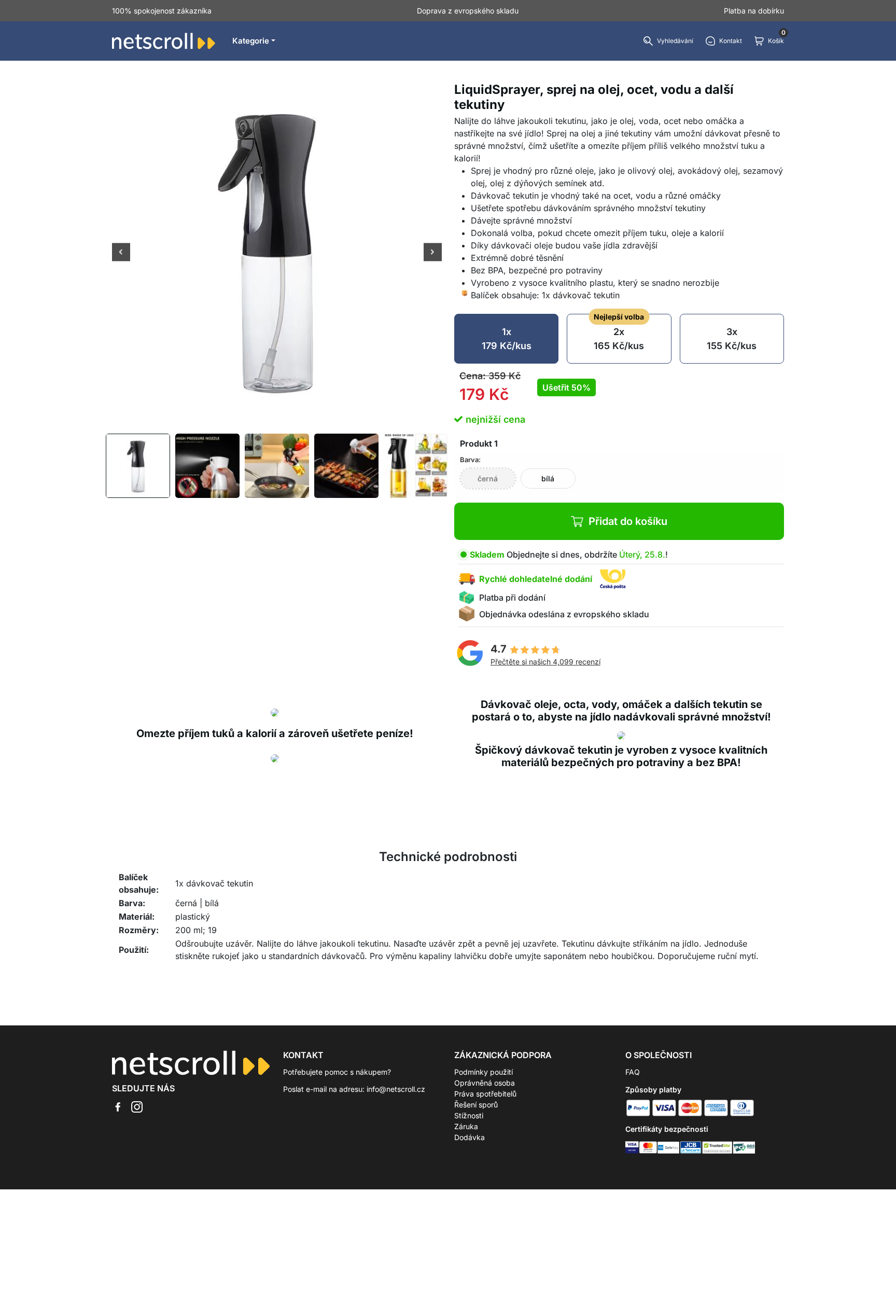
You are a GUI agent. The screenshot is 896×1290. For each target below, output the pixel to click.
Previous (121, 253)
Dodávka (469, 1137)
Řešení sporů (476, 1104)
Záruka (466, 1126)
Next (433, 253)
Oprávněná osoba (484, 1082)
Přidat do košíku (628, 521)
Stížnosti (468, 1115)
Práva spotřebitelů (485, 1093)
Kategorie (250, 41)
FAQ (632, 1071)
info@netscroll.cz (396, 1089)
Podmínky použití (483, 1071)
